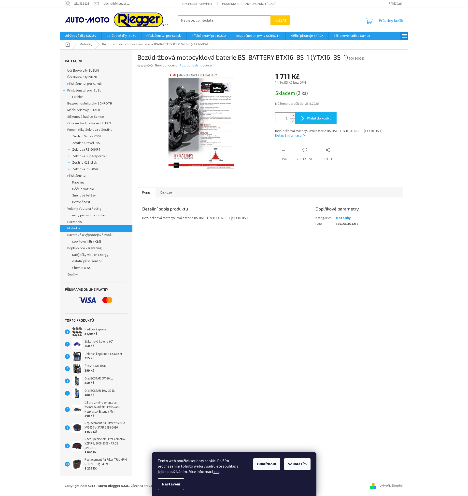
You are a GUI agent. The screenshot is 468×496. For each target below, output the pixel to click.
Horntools (74, 222)
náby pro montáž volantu (90, 215)
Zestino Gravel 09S (86, 143)
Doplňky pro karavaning (84, 248)
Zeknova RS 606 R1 (86, 169)
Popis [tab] (146, 192)
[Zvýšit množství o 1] (292, 115)
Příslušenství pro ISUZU (84, 90)
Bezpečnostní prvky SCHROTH (89, 103)
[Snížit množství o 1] (292, 121)
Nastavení (171, 484)
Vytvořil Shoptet (391, 485)
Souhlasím (297, 464)
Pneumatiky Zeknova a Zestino (90, 129)
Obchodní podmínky (197, 4)
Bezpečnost (81, 202)
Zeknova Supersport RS (89, 156)
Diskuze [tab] (166, 192)
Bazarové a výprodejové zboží (89, 235)
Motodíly (73, 228)
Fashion (78, 96)
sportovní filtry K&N (86, 241)
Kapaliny (78, 182)
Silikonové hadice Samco (85, 116)
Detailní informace (288, 135)
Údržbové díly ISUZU (82, 77)
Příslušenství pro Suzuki (84, 83)
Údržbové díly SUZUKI (83, 70)
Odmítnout (267, 464)
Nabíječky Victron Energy (90, 254)
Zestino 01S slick (84, 162)
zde (216, 471)
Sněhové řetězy (84, 195)
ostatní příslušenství (87, 261)
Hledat (280, 20)
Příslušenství (76, 175)
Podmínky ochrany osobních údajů (249, 4)
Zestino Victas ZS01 (86, 136)
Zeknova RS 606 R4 (86, 149)
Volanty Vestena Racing (84, 208)
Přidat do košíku (319, 118)
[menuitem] (80, 36)
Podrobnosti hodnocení (197, 65)
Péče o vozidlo (83, 189)
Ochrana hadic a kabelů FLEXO (89, 123)
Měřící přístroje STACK (83, 110)
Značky (72, 274)
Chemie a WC (81, 267)
